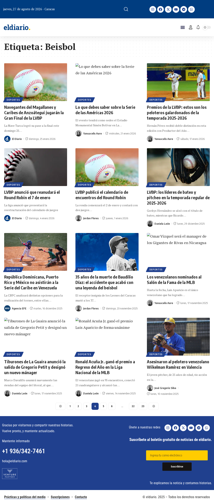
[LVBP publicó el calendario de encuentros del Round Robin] (106, 167)
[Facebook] (160, 9)
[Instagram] (152, 9)
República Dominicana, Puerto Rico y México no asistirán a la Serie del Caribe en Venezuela (31, 282)
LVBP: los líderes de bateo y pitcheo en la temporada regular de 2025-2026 (178, 197)
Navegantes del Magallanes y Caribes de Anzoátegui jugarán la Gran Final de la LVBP (34, 112)
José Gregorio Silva (165, 388)
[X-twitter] (168, 9)
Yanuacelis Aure (92, 133)
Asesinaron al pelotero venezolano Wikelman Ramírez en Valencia (178, 364)
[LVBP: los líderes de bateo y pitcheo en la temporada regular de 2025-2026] (178, 167)
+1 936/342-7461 (23, 451)
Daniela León (162, 223)
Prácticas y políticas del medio (25, 497)
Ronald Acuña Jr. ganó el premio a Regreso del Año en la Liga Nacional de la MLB (105, 367)
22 (133, 406)
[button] (126, 9)
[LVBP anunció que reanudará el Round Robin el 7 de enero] (35, 167)
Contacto (81, 497)
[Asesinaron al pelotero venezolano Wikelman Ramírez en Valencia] (178, 337)
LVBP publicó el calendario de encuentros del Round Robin (101, 194)
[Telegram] (183, 9)
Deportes (13, 100)
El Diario (17, 139)
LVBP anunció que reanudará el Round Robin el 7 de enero (32, 194)
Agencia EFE (19, 308)
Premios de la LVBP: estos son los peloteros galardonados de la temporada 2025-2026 (176, 112)
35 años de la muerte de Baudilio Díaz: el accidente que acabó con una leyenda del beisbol (104, 282)
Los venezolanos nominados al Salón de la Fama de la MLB (174, 279)
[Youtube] (176, 9)
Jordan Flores (91, 218)
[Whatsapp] (191, 9)
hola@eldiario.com (14, 461)
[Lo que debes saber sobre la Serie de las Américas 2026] (106, 82)
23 (142, 406)
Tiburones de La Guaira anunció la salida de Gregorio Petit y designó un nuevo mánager (35, 367)
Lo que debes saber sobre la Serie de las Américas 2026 (105, 109)
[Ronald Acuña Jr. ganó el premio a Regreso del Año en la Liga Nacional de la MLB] (106, 337)
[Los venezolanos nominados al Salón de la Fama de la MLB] (178, 252)
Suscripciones (60, 497)
